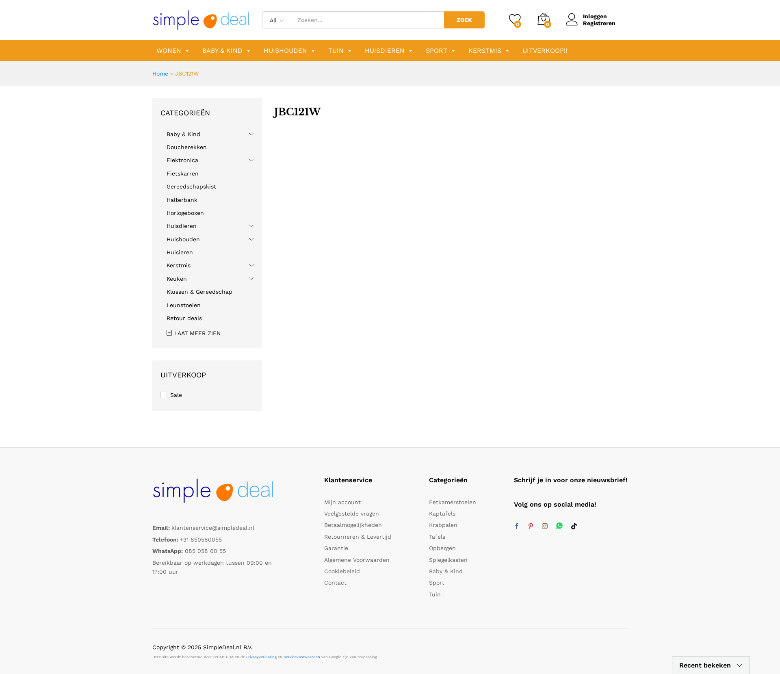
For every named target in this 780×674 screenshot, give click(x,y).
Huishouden (285, 50)
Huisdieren (385, 50)
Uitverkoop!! (544, 50)
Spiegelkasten (448, 560)
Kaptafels (442, 513)
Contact (335, 582)
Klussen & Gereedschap (199, 291)
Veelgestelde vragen (351, 513)
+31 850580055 (201, 539)
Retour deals (184, 318)
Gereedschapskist (191, 186)
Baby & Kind (222, 50)
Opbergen (442, 548)
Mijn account (342, 502)
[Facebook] (517, 526)
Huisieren (180, 252)
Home (160, 73)
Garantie (336, 548)
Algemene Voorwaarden (357, 560)
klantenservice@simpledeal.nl (212, 527)
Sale (176, 395)
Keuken (177, 278)
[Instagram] (544, 526)
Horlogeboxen (185, 213)
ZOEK (464, 20)
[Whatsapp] (559, 526)
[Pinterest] (530, 526)
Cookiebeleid (342, 571)
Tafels (437, 536)
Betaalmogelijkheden (353, 525)
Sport (436, 50)
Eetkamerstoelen (452, 502)
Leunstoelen (184, 305)
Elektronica (182, 160)
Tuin (336, 50)
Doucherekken (187, 147)
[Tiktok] (574, 526)
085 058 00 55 (205, 551)
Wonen (168, 50)
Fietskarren (183, 173)
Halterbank (182, 200)
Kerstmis (484, 50)
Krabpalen (443, 525)
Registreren (599, 23)
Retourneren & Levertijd (357, 536)
